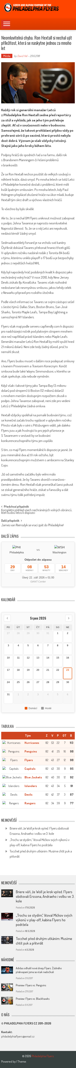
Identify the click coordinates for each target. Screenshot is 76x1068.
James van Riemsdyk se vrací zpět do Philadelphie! (32, 525)
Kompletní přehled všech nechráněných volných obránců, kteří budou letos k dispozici (36, 512)
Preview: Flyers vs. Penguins (31, 985)
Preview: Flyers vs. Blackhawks (32, 998)
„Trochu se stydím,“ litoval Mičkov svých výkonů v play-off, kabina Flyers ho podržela (44, 920)
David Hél (22, 56)
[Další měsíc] (68, 618)
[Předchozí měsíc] (7, 618)
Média (6, 56)
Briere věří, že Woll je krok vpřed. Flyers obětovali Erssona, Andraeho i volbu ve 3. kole (45, 896)
